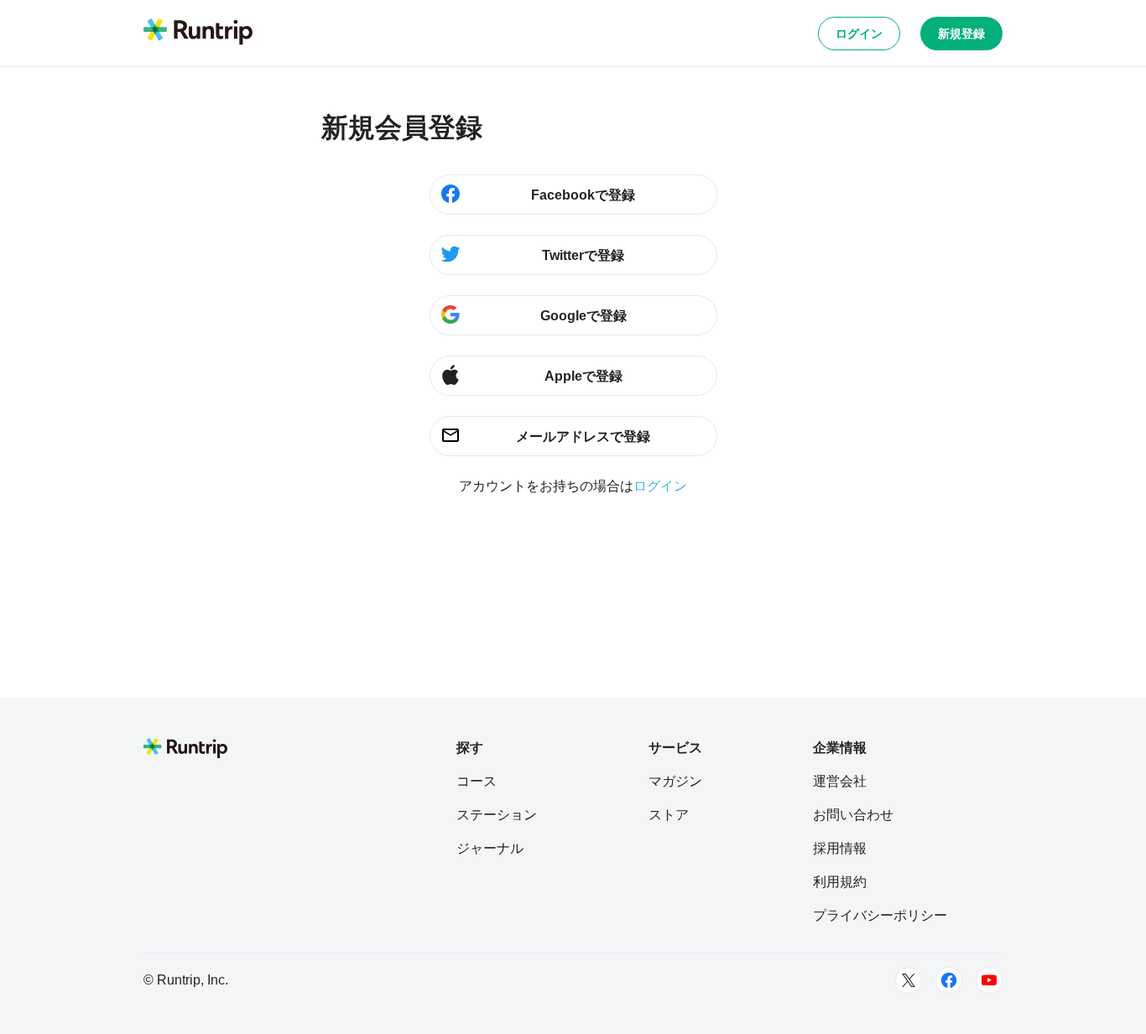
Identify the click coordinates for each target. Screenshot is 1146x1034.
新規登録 (961, 33)
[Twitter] (908, 980)
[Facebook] (948, 980)
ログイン (859, 33)
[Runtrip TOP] (198, 32)
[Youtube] (989, 980)
